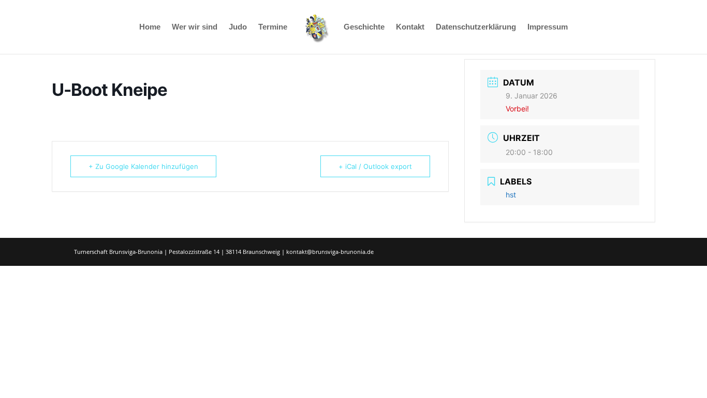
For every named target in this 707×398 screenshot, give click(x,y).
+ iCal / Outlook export (375, 166)
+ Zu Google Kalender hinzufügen (143, 166)
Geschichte (364, 27)
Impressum (547, 27)
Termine (272, 27)
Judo (238, 27)
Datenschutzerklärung (476, 27)
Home (149, 27)
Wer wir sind (194, 27)
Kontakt (410, 27)
